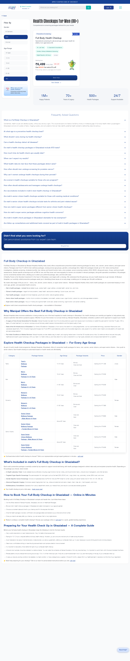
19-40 (7, 63)
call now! (80, 456)
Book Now (56, 77)
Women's (24, 392)
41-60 (7, 68)
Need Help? (123, 650)
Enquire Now (65, 246)
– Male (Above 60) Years (28, 418)
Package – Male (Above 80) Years (31, 439)
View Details (55, 82)
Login (107, 7)
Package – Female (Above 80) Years (32, 450)
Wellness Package (27, 416)
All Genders (9, 31)
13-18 (7, 58)
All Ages (8, 53)
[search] (88, 7)
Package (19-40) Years (28, 376)
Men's (23, 372)
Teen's (23, 361)
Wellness (24, 364)
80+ (7, 78)
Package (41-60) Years (28, 387)
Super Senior (25, 434)
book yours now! (37, 489)
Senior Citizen (25, 413)
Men (6, 37)
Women (7, 42)
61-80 (7, 73)
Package (24, 366)
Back (5, 16)
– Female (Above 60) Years (29, 429)
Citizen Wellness (26, 437)
